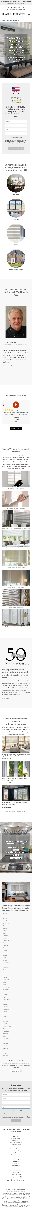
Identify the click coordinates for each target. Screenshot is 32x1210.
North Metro (6, 1024)
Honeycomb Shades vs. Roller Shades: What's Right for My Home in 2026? (16, 755)
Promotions (16, 1159)
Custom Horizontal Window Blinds (16, 567)
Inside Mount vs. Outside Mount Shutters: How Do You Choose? (14, 803)
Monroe (5, 1011)
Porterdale (6, 1031)
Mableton (5, 1004)
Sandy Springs (6, 1038)
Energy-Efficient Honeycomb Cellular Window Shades (16, 528)
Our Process (16, 1153)
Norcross (5, 1021)
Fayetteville (6, 977)
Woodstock (6, 1055)
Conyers (5, 950)
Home (3, 20)
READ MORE (5, 698)
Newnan (5, 1019)
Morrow (5, 1014)
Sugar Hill (5, 1048)
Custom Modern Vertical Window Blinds (16, 626)
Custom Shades (17, 1129)
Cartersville (6, 938)
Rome (4, 1036)
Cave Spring (6, 940)
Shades (16, 219)
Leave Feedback (16, 1165)
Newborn (5, 1016)
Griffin (4, 982)
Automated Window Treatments (16, 508)
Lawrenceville (6, 999)
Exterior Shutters (16, 270)
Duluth (5, 965)
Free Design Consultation (16, 4)
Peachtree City (7, 1026)
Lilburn (5, 1001)
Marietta (5, 1006)
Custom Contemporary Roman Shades (16, 548)
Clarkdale (5, 945)
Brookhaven (6, 923)
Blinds (16, 244)
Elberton (5, 970)
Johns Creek (6, 987)
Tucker (4, 1050)
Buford (5, 928)
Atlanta (5, 918)
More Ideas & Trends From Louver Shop (15, 811)
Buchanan (5, 925)
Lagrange (5, 997)
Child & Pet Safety (16, 1144)
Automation (16, 1136)
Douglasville (6, 962)
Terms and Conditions (15, 1116)
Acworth (5, 913)
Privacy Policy (15, 143)
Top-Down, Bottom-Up (16, 1142)
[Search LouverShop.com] (21, 858)
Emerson (5, 974)
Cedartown (6, 943)
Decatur (5, 960)
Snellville (5, 1043)
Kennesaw (5, 992)
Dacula (5, 955)
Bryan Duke (7, 334)
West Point (6, 1053)
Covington (6, 952)
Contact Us (16, 1163)
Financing (16, 1161)
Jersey (4, 984)
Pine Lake (5, 1028)
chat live (20, 1088)
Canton (5, 933)
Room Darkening (16, 1140)
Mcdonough (6, 1009)
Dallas (4, 957)
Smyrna (5, 1041)
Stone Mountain (7, 1046)
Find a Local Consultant (16, 1148)
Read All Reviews (16, 428)
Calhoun (5, 930)
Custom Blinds (26, 1129)
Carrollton (5, 935)
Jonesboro (6, 989)
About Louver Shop (16, 1150)
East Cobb (5, 967)
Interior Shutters (16, 194)
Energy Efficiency (16, 1138)
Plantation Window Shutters (16, 488)
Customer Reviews (16, 1155)
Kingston (5, 994)
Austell (5, 921)
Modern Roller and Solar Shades (15, 587)
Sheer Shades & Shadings (16, 607)
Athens (5, 916)
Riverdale (5, 1033)
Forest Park (6, 979)
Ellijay (4, 972)
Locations (9, 20)
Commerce (6, 948)
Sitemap (23, 1191)
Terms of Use (10, 1191)
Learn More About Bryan (9, 375)
